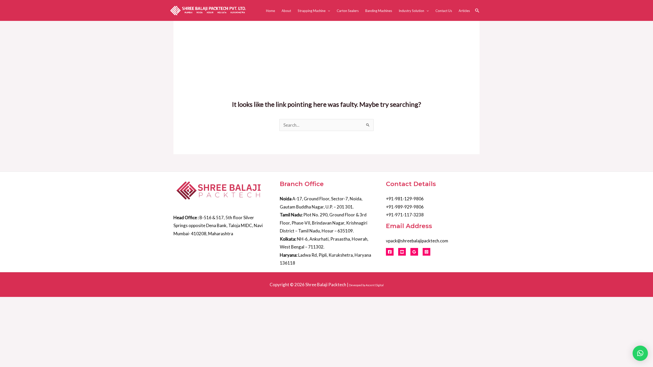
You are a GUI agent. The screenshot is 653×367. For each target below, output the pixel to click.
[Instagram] (426, 252)
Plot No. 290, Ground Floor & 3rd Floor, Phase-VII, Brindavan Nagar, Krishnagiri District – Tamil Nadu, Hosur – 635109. (323, 222)
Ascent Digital (375, 285)
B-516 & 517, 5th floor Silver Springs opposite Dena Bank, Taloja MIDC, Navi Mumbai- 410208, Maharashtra (218, 225)
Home (270, 11)
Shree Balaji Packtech (325, 284)
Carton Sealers (348, 11)
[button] (327, 11)
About (286, 11)
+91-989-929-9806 (405, 206)
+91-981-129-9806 (405, 198)
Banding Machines (378, 11)
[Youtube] (402, 252)
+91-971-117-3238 (405, 214)
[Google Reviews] (414, 252)
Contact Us (443, 11)
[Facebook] (390, 252)
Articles (464, 11)
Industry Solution (411, 11)
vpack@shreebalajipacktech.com (417, 240)
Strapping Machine (311, 11)
